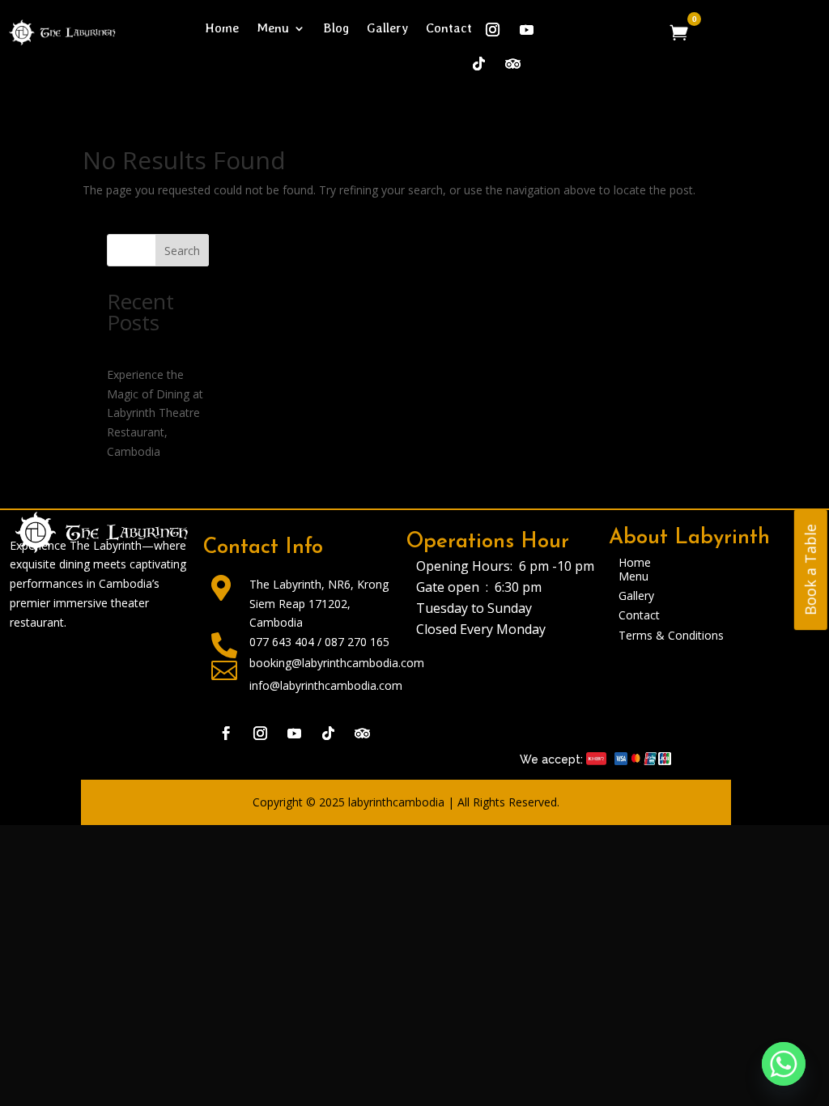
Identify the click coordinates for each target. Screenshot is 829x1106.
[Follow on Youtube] (294, 733)
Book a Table (810, 569)
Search (182, 250)
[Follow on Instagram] (493, 30)
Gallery (387, 29)
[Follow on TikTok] (479, 64)
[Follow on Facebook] (226, 733)
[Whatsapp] (784, 1064)
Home (222, 29)
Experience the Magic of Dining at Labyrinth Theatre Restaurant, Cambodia (155, 413)
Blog (336, 29)
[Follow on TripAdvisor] (362, 733)
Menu (273, 29)
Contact (449, 29)
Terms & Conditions (671, 635)
